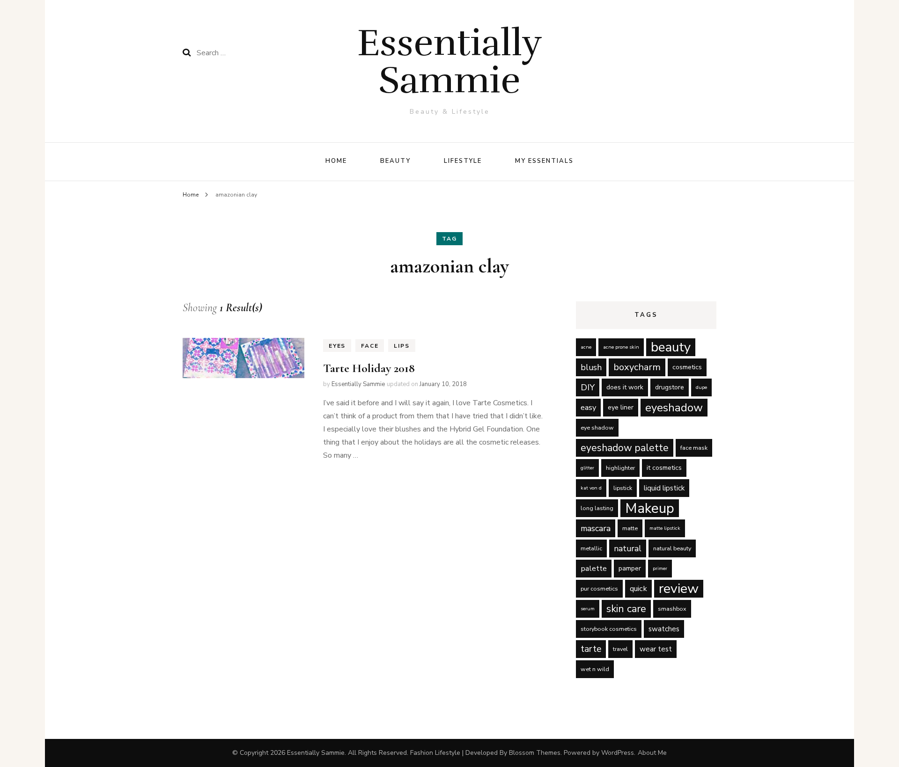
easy (588, 407)
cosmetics (687, 367)
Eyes (337, 346)
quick (638, 588)
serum (588, 608)
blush (591, 367)
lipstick (622, 488)
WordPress (617, 752)
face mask (693, 448)
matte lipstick (664, 528)
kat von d (591, 487)
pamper (630, 568)
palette (594, 568)
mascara (596, 528)
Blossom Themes (534, 752)
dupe (701, 387)
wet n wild (595, 669)
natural (627, 548)
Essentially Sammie (449, 61)
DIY (588, 387)
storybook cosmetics (609, 629)
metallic (591, 548)
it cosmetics (664, 467)
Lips (401, 346)
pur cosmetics (599, 588)
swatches (663, 629)
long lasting (597, 508)
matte (630, 528)
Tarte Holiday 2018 (369, 368)
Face (369, 346)
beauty (671, 347)
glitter (587, 467)
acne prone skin (621, 347)
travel (620, 649)
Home (336, 161)
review (679, 589)
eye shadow (597, 427)
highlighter (620, 468)
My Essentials (544, 161)
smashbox (672, 609)
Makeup (649, 508)
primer (660, 568)
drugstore (669, 387)
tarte (591, 649)
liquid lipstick (664, 488)
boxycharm (637, 367)
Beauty (395, 161)
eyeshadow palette (625, 447)
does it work (624, 387)
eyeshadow (674, 407)
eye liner (621, 407)
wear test (656, 649)
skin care (626, 609)
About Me (652, 752)
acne (586, 347)
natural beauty (672, 548)
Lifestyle (463, 161)
